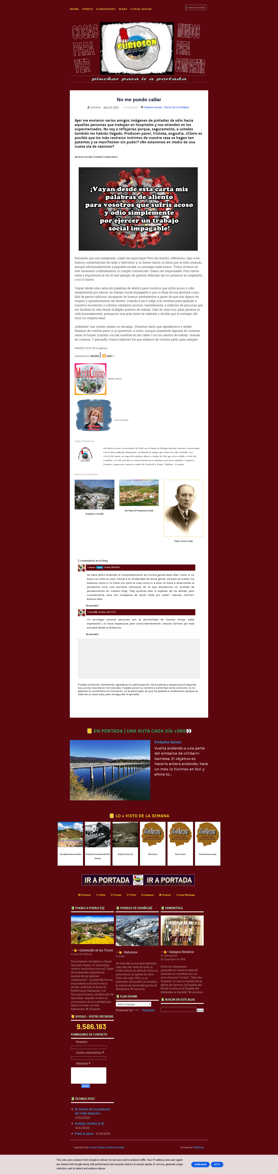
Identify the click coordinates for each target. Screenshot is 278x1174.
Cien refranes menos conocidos (70, 854)
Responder (92, 606)
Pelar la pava (152, 854)
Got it (217, 1164)
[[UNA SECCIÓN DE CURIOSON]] (183, 944)
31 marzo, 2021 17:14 (107, 612)
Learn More (200, 1164)
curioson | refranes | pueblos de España (106, 1147)
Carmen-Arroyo (153, 107)
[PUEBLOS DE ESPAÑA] (138, 945)
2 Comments (130, 107)
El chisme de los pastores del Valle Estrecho (98, 856)
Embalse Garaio (167, 742)
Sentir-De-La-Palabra (176, 107)
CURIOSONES (106, 9)
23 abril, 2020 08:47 (112, 567)
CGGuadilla (92, 612)
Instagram (148, 895)
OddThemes (198, 1147)
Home (74, 9)
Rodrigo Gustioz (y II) (125, 854)
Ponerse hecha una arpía (207, 854)
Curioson (91, 567)
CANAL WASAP (141, 9)
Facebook (85, 895)
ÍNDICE (87, 9)
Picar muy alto (180, 854)
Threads (117, 895)
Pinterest (166, 895)
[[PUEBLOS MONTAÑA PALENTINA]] (93, 943)
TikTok (132, 895)
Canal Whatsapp (186, 895)
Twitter (102, 895)
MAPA (123, 9)
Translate (148, 1010)
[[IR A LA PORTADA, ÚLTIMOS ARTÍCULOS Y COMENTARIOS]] (139, 884)
